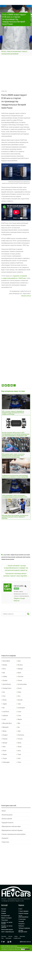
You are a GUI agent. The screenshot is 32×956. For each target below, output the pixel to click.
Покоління (4, 920)
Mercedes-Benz (7, 723)
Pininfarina (21, 735)
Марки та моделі (6, 918)
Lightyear (5, 715)
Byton (19, 672)
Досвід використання (22, 931)
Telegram (16, 598)
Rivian (19, 743)
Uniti (19, 758)
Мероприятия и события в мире (11, 826)
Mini (19, 723)
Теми (2, 938)
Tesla (19, 754)
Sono (19, 750)
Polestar (4, 739)
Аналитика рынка (7, 815)
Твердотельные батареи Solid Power (20, 554)
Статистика (22, 919)
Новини (3, 913)
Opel (19, 731)
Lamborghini (21, 707)
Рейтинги (21, 926)
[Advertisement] (16, 73)
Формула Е (5, 838)
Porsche (20, 739)
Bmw (4, 668)
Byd (3, 672)
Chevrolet (20, 676)
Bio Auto (20, 665)
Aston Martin (6, 661)
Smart (4, 750)
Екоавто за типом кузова (6, 923)
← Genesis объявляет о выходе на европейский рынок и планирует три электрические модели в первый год (16, 568)
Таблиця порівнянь (24, 928)
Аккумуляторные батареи (8, 557)
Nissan (4, 731)
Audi (19, 661)
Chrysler (4, 680)
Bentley (4, 665)
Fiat (3, 692)
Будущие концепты (7, 822)
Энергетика (5, 842)
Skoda (19, 746)
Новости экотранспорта (14, 51)
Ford (3, 696)
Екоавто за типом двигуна (6, 926)
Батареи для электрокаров (23, 557)
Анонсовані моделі (7, 929)
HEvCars (3, 51)
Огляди (3, 911)
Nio (19, 727)
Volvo (19, 762)
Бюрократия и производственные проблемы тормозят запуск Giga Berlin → (16, 575)
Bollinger (20, 668)
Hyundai (20, 700)
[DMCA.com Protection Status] (25, 949)
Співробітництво (17, 938)
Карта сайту (22, 936)
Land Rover (5, 711)
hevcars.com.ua (26, 296)
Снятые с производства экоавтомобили (14, 834)
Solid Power (6, 554)
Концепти (21, 923)
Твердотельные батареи (7, 559)
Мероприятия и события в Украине (12, 830)
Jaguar (4, 704)
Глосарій (21, 921)
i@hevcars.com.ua (25, 941)
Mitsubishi (5, 727)
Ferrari (20, 688)
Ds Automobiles (22, 684)
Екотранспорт (5, 915)
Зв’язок (16, 936)
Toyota (4, 758)
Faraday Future (6, 688)
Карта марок (8, 938)
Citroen (20, 680)
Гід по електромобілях (23, 916)
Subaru (4, 754)
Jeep (19, 704)
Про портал (3, 936)
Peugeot (5, 735)
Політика (10, 936)
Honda (4, 700)
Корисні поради (23, 913)
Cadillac (4, 676)
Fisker (19, 692)
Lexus (19, 711)
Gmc (19, 696)
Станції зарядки (23, 911)
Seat (3, 746)
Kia (3, 707)
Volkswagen (6, 762)
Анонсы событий (7, 818)
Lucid (4, 719)
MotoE (4, 811)
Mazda (20, 719)
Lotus (19, 715)
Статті (20, 909)
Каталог (3, 909)
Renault (4, 743)
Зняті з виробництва (7, 932)
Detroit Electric (6, 684)
